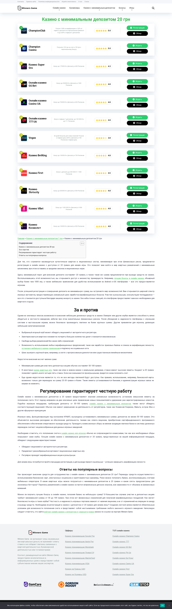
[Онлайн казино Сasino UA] (24, 104)
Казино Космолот (35, 226)
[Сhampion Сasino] (24, 51)
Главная (21, 238)
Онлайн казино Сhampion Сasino (126, 536)
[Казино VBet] (24, 211)
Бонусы (122, 8)
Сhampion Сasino (34, 48)
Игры (131, 8)
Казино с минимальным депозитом (99, 8)
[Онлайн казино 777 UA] (24, 122)
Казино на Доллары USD (75, 574)
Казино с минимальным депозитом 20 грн (37, 247)
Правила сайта (31, 1)
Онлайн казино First (121, 569)
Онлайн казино (59, 8)
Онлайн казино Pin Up (121, 553)
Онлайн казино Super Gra (123, 574)
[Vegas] (24, 140)
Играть (138, 45)
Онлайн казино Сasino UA (38, 102)
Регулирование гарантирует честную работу (37, 253)
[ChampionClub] (24, 33)
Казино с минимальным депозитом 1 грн (44, 238)
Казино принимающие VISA (77, 564)
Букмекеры (74, 8)
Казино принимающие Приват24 (79, 553)
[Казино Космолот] (24, 229)
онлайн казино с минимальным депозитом (110, 404)
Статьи (86, 1)
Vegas (32, 137)
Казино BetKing (38, 155)
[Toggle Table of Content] (81, 243)
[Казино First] (24, 175)
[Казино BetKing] (24, 158)
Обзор (138, 33)
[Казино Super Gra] (24, 69)
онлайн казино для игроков (73, 433)
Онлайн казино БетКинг (122, 558)
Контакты (21, 1)
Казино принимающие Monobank (79, 547)
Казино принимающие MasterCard (80, 558)
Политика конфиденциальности (48, 1)
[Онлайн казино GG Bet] (24, 86)
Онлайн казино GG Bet (122, 547)
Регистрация (139, 28)
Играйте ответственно (69, 1)
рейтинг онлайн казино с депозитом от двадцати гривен (69, 512)
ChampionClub (37, 30)
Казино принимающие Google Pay (80, 536)
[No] (169, 605)
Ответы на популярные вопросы (33, 255)
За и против (24, 250)
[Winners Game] (28, 7)
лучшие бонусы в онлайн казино (129, 278)
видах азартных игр (43, 370)
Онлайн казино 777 (120, 542)
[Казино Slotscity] (24, 193)
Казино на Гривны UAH (75, 569)
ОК (162, 605)
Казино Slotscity (34, 191)
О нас (80, 1)
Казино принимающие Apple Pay (79, 542)
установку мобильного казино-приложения (41, 348)
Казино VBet (36, 208)
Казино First (36, 172)
